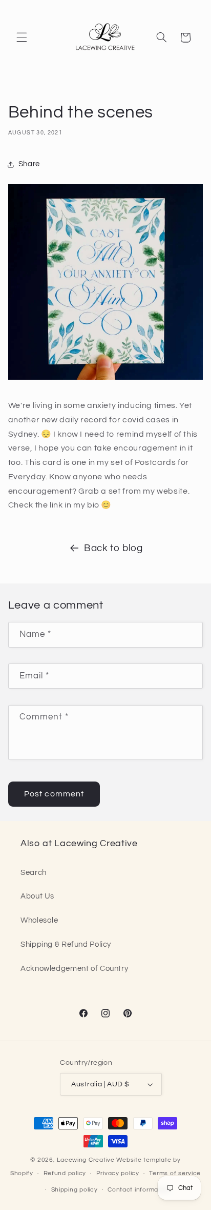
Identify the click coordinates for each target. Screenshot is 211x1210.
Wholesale (39, 920)
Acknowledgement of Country (74, 968)
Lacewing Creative (86, 1160)
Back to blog (113, 548)
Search (33, 872)
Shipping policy (74, 1190)
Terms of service (175, 1173)
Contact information (139, 1190)
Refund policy (65, 1173)
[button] (21, 37)
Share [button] (29, 164)
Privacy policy (117, 1173)
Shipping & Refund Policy (65, 944)
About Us (37, 896)
